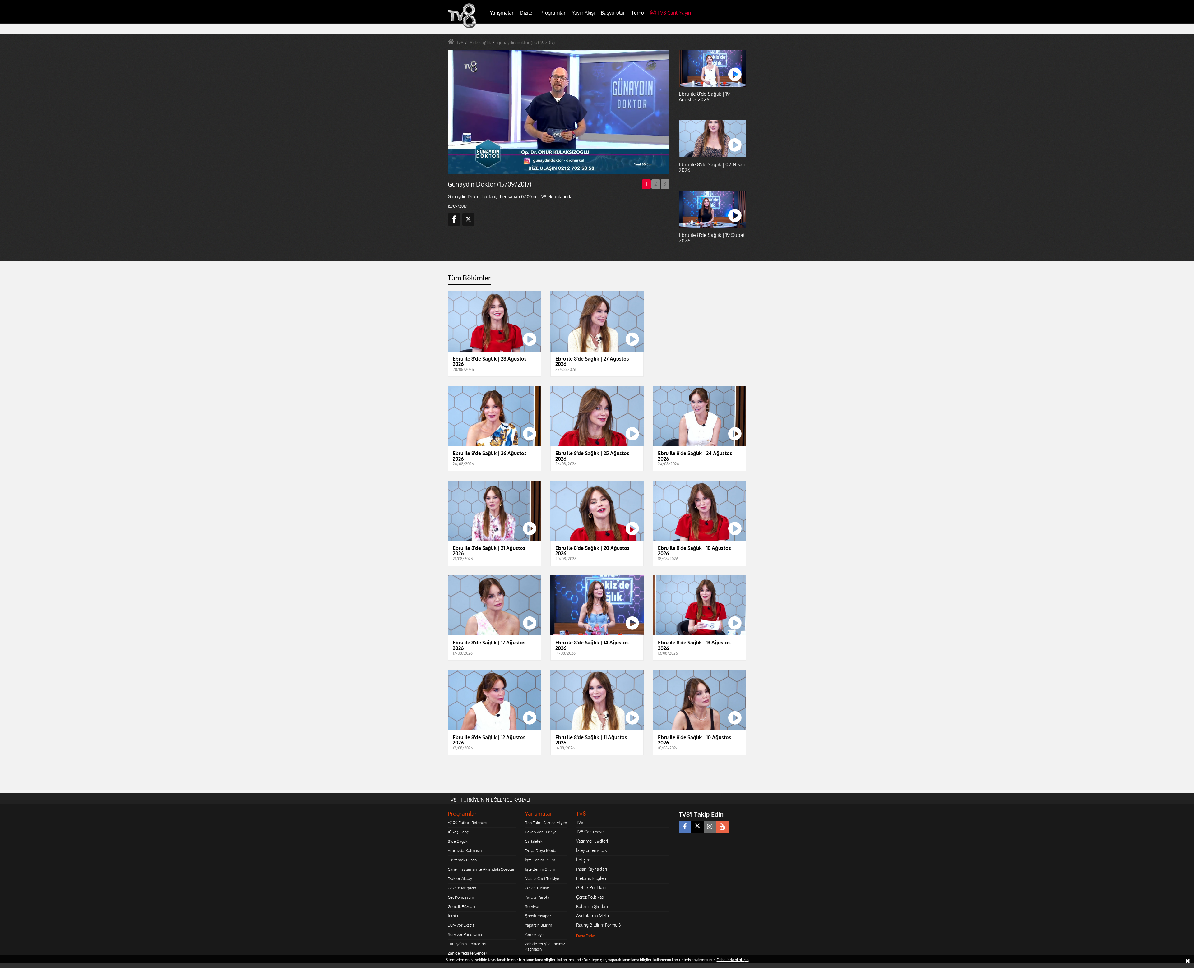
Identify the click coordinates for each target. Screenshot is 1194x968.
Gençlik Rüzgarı (461, 906)
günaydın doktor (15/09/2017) (526, 42)
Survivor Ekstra (461, 925)
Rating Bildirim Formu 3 (598, 925)
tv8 (460, 42)
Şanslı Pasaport (539, 915)
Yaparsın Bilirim (538, 925)
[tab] (469, 279)
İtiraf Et (454, 915)
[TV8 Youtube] (722, 827)
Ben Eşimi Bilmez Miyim (546, 822)
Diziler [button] (527, 13)
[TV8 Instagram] (710, 827)
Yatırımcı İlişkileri (592, 841)
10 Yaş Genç (458, 831)
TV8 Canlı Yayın (674, 13)
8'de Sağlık (457, 841)
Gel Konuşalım (461, 897)
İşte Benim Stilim (540, 859)
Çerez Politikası (590, 897)
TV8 (579, 822)
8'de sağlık (480, 42)
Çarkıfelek (533, 841)
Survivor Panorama (465, 934)
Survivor (532, 906)
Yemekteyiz (534, 934)
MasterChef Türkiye (542, 878)
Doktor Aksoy (460, 878)
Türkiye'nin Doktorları (467, 943)
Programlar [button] (553, 13)
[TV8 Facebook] (685, 827)
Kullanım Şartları (592, 906)
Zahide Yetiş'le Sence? (467, 953)
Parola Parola (537, 897)
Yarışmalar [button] (502, 13)
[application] (558, 112)
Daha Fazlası (586, 935)
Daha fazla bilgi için (733, 959)
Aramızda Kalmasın (465, 850)
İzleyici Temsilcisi (592, 850)
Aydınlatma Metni (593, 915)
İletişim (583, 859)
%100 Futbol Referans (467, 822)
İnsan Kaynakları (591, 869)
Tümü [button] (637, 13)
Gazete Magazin (462, 887)
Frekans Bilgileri (591, 878)
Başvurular (613, 13)
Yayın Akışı (583, 13)
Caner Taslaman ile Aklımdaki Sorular (481, 869)
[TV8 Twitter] (697, 827)
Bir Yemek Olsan (462, 859)
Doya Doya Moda (541, 850)
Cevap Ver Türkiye (541, 831)
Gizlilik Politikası (591, 887)
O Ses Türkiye (537, 887)
